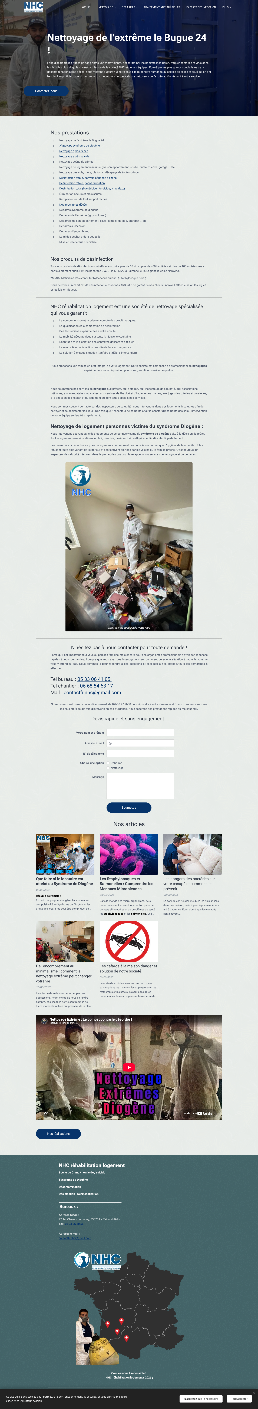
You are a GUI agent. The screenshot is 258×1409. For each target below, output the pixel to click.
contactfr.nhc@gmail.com (92, 692)
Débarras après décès (73, 204)
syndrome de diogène (79, 145)
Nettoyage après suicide (74, 156)
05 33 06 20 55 (74, 1224)
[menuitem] (86, 7)
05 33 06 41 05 (94, 679)
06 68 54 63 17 (96, 686)
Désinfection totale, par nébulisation (82, 183)
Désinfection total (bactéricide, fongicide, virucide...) (92, 188)
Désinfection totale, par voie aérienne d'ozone (88, 177)
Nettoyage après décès (73, 151)
